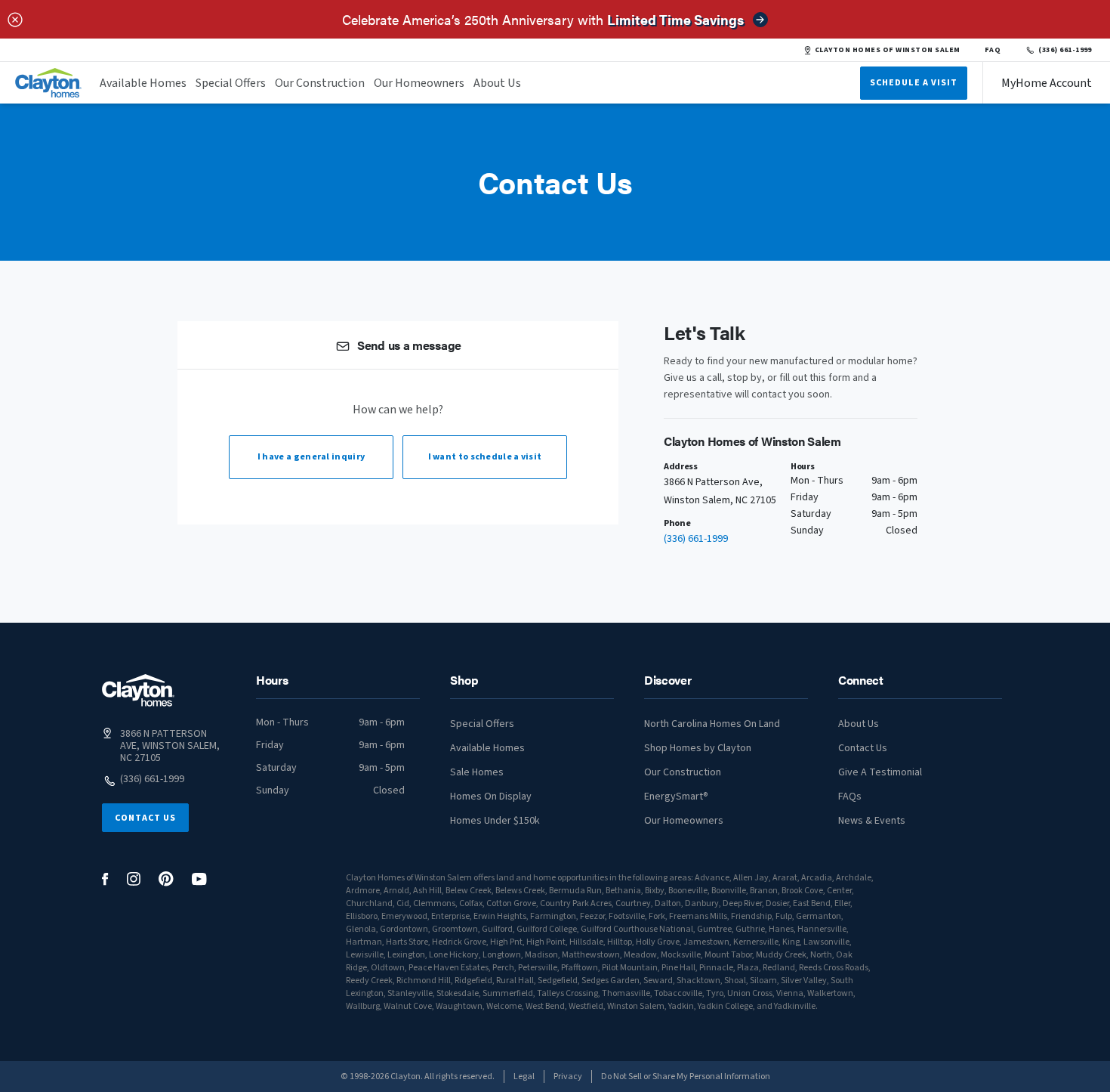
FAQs (850, 796)
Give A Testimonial (880, 772)
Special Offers (231, 83)
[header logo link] (48, 82)
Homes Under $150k (495, 820)
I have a (311, 456)
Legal (524, 1076)
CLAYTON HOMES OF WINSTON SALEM (887, 49)
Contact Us (145, 818)
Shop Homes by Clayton (697, 748)
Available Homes (143, 83)
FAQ (993, 49)
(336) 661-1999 (1065, 50)
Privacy (567, 1076)
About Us (497, 83)
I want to (485, 456)
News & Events (871, 820)
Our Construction (320, 83)
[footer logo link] (138, 690)
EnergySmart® (676, 796)
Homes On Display (491, 796)
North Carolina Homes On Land (712, 724)
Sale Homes (477, 772)
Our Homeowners (419, 83)
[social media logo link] (105, 879)
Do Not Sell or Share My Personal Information (685, 1076)
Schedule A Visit (913, 82)
